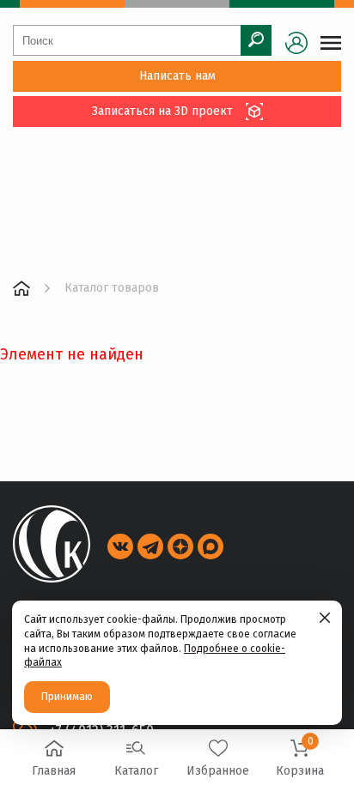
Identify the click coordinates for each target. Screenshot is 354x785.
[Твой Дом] (21, 288)
